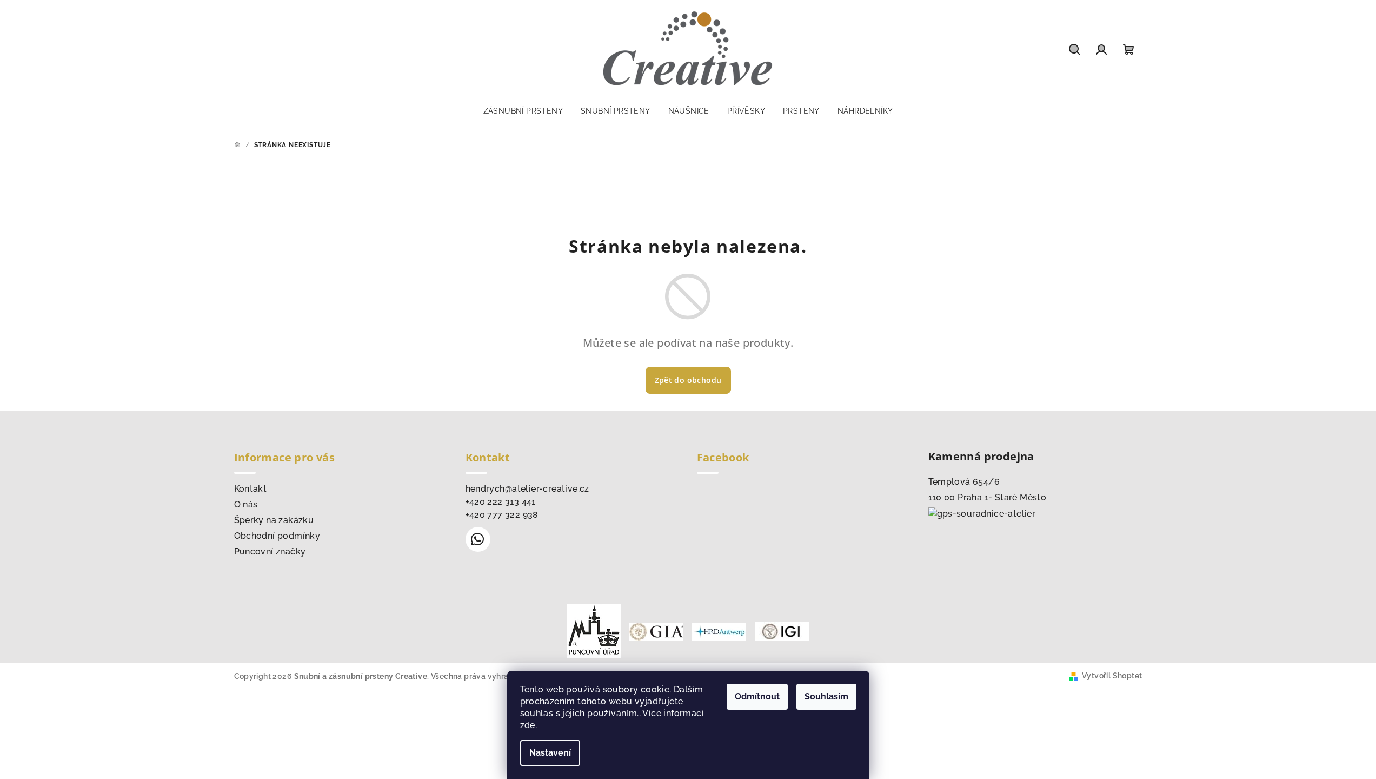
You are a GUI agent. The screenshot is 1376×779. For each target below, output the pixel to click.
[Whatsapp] (478, 539)
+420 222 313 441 (501, 502)
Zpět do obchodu (688, 380)
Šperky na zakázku (274, 520)
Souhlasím (826, 696)
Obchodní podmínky (277, 536)
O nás (246, 504)
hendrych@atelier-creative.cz (527, 489)
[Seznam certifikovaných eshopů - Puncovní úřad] (594, 630)
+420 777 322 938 (502, 515)
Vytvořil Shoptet (1112, 675)
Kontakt (250, 489)
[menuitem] (523, 110)
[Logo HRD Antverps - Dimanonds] (719, 630)
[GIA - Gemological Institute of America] (656, 630)
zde (527, 725)
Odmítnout (757, 696)
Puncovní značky (270, 551)
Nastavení (550, 753)
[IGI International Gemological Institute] (782, 630)
